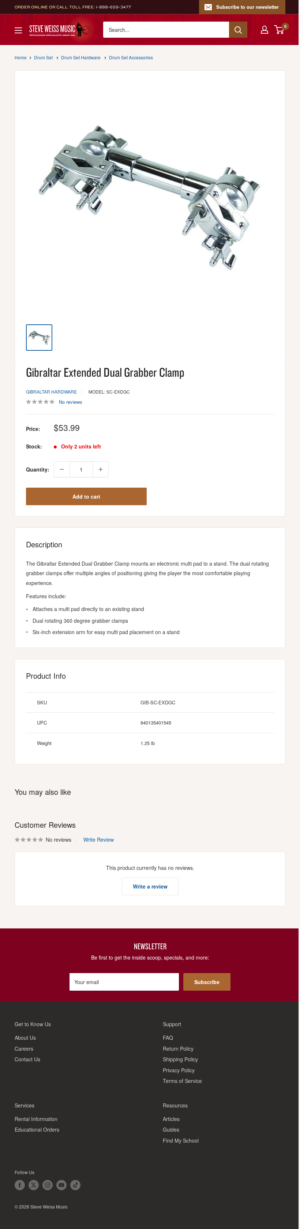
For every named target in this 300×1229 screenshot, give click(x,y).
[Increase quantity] (100, 469)
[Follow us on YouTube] (61, 1185)
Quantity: (37, 469)
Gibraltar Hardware (51, 391)
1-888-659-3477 (113, 7)
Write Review (98, 839)
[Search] (238, 30)
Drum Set (43, 57)
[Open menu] (18, 30)
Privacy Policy (179, 1070)
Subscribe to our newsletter (247, 6)
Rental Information (36, 1118)
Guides (171, 1129)
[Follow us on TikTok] (75, 1185)
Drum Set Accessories (131, 57)
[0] (279, 29)
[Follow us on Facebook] (20, 1185)
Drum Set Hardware (81, 57)
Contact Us (27, 1059)
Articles (171, 1118)
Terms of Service (182, 1080)
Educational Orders (37, 1129)
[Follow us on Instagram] (47, 1185)
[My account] (264, 30)
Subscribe (207, 982)
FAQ (168, 1037)
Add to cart (86, 496)
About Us (25, 1037)
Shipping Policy (180, 1059)
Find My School (181, 1140)
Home (21, 57)
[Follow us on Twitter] (34, 1185)
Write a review (150, 886)
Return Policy (178, 1048)
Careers (24, 1048)
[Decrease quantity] (62, 469)
